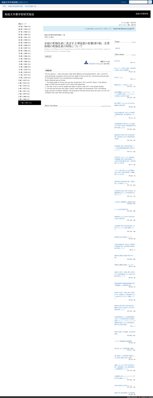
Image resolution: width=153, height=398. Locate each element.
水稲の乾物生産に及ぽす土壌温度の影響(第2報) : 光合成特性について (124, 114)
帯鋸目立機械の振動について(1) (124, 265)
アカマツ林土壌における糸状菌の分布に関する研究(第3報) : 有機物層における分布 (124, 172)
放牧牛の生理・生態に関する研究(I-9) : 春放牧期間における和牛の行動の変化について (124, 274)
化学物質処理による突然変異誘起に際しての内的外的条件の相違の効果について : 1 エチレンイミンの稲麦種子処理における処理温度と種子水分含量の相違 (124, 320)
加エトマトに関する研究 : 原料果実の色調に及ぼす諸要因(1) (125, 69)
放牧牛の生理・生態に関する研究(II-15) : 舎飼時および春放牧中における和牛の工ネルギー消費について (124, 295)
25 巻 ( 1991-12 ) (24, 37)
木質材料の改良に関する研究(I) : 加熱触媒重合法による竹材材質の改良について (125, 192)
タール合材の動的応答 (121, 209)
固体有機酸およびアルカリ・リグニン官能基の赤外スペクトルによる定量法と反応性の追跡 (124, 94)
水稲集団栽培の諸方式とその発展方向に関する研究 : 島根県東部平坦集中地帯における (125, 125)
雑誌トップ (22, 24)
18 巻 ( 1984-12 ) (24, 56)
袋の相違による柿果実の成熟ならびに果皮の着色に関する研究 (124, 356)
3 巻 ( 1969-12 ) (24, 96)
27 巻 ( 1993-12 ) (24, 32)
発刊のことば (118, 77)
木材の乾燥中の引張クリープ (123, 385)
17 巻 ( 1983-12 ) (24, 59)
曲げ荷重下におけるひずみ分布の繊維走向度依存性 (124, 104)
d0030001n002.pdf (95, 64)
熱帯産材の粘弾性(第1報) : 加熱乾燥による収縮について (124, 182)
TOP (4, 6)
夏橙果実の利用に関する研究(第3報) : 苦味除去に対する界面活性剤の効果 (124, 137)
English (123, 2)
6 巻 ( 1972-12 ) (24, 88)
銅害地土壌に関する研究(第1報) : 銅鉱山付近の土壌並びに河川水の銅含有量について (124, 307)
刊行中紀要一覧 (30, 6)
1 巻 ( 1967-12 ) (26, 103)
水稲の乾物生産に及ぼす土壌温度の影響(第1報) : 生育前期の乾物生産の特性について (124, 246)
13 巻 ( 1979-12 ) (24, 69)
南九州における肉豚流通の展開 (123, 348)
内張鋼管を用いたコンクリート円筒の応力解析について (124, 377)
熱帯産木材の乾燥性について (123, 237)
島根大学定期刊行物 (15, 6)
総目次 (117, 48)
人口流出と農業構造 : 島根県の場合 (125, 202)
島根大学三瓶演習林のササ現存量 (124, 393)
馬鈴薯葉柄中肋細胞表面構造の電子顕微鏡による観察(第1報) (124, 284)
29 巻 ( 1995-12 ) (24, 26)
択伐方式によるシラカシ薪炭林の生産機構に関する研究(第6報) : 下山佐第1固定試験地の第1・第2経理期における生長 (125, 160)
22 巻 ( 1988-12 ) (24, 45)
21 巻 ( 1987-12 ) (24, 48)
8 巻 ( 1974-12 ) (24, 83)
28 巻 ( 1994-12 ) (24, 29)
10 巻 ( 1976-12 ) (24, 77)
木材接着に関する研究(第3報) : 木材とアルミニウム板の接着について (124, 227)
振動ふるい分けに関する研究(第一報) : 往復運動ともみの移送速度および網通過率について (124, 367)
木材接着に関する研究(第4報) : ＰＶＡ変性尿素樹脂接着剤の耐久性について (124, 148)
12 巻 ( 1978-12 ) (24, 72)
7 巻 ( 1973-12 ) (24, 86)
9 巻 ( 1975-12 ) (24, 80)
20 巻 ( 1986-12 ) (24, 51)
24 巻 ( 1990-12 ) (24, 40)
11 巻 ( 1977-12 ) (24, 75)
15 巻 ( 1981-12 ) (24, 64)
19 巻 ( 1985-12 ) (24, 53)
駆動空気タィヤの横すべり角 (123, 85)
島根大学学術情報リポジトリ (15, 2)
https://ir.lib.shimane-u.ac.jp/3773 (123, 29)
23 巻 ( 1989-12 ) (24, 42)
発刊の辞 (117, 61)
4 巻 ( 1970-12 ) (24, 94)
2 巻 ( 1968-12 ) (24, 99)
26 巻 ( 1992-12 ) (24, 34)
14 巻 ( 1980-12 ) (24, 67)
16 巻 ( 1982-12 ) (24, 61)
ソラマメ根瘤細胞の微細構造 (123, 341)
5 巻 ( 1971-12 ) (24, 91)
